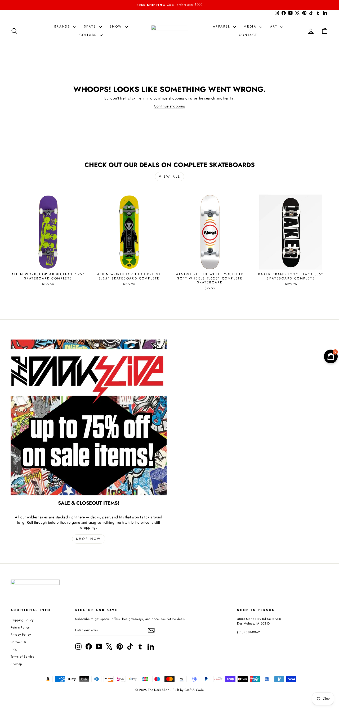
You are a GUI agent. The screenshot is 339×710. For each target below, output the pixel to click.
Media (251, 26)
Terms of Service (22, 656)
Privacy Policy (21, 634)
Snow (117, 26)
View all (169, 176)
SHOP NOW (88, 538)
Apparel (222, 26)
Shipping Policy (22, 620)
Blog (14, 649)
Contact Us (18, 642)
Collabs (89, 35)
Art (274, 26)
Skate (91, 26)
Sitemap (16, 664)
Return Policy (20, 627)
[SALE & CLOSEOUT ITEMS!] (89, 417)
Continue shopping (169, 106)
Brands (63, 26)
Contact (248, 35)
